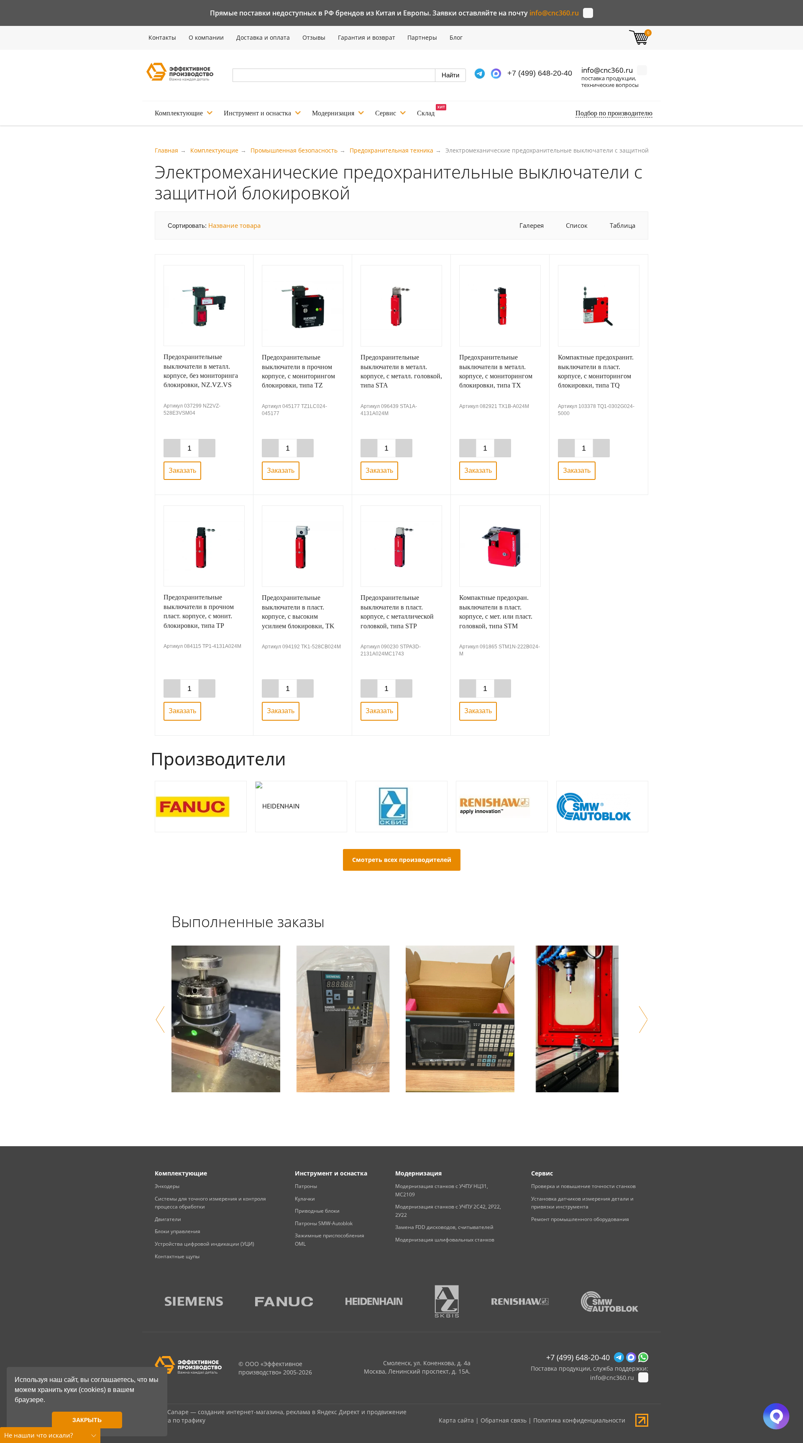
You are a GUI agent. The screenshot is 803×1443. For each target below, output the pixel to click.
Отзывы (313, 37)
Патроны (306, 1186)
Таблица (622, 225)
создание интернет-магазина (240, 1412)
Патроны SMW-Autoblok (324, 1223)
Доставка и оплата (263, 37)
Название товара (234, 225)
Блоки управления (177, 1231)
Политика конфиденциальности (579, 1420)
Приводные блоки (317, 1210)
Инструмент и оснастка (257, 113)
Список (577, 225)
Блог (456, 37)
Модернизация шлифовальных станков (444, 1239)
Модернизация (333, 113)
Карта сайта (456, 1420)
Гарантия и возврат (366, 37)
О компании (206, 37)
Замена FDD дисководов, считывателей (444, 1227)
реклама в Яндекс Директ (323, 1412)
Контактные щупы (177, 1256)
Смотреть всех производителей (401, 860)
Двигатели (168, 1219)
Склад (426, 113)
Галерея (531, 225)
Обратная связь (504, 1420)
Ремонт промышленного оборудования (580, 1219)
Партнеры (422, 37)
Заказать (182, 470)
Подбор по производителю (613, 113)
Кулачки (305, 1198)
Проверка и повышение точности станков (583, 1186)
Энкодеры (167, 1186)
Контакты (162, 37)
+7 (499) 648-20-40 (539, 73)
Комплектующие (179, 113)
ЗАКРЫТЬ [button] (87, 1420)
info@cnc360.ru (554, 13)
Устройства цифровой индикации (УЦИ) (204, 1243)
